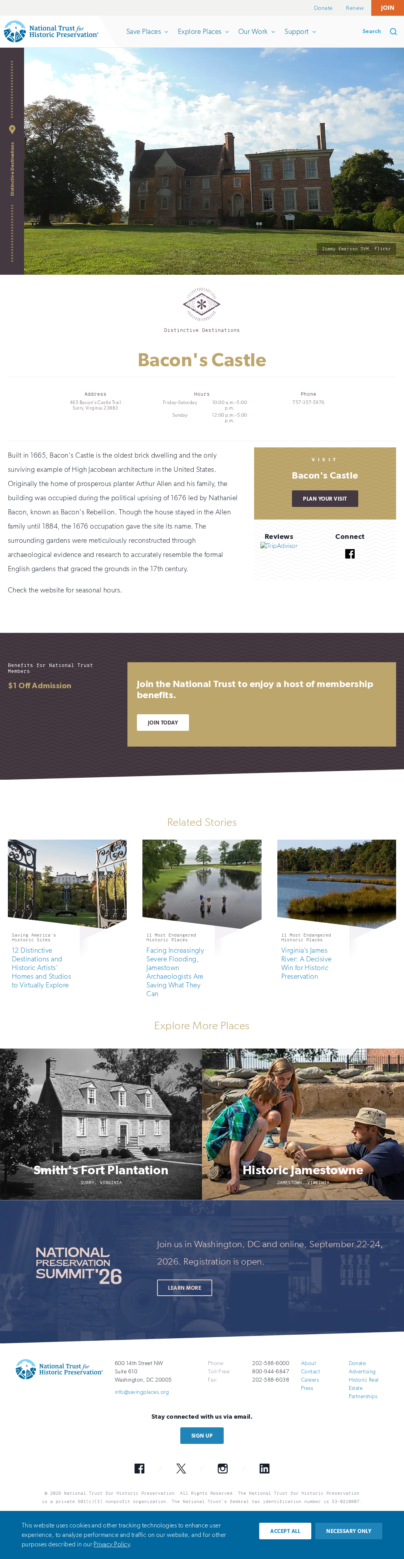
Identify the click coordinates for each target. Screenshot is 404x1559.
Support (296, 37)
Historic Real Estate (364, 1383)
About (308, 1363)
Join (387, 7)
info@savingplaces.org (142, 1392)
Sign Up (202, 1436)
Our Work (253, 37)
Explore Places (200, 37)
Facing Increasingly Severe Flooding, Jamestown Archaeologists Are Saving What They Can (175, 972)
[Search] (396, 31)
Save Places (143, 37)
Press (307, 1388)
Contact (310, 1371)
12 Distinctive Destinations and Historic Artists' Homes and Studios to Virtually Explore (41, 967)
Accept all (285, 1531)
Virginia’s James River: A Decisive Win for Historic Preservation (306, 963)
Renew (355, 7)
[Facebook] (350, 564)
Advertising (362, 1371)
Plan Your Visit (325, 499)
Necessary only (348, 1531)
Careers (310, 1379)
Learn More (184, 1288)
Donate (323, 7)
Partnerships (363, 1396)
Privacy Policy (111, 1544)
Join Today (163, 723)
